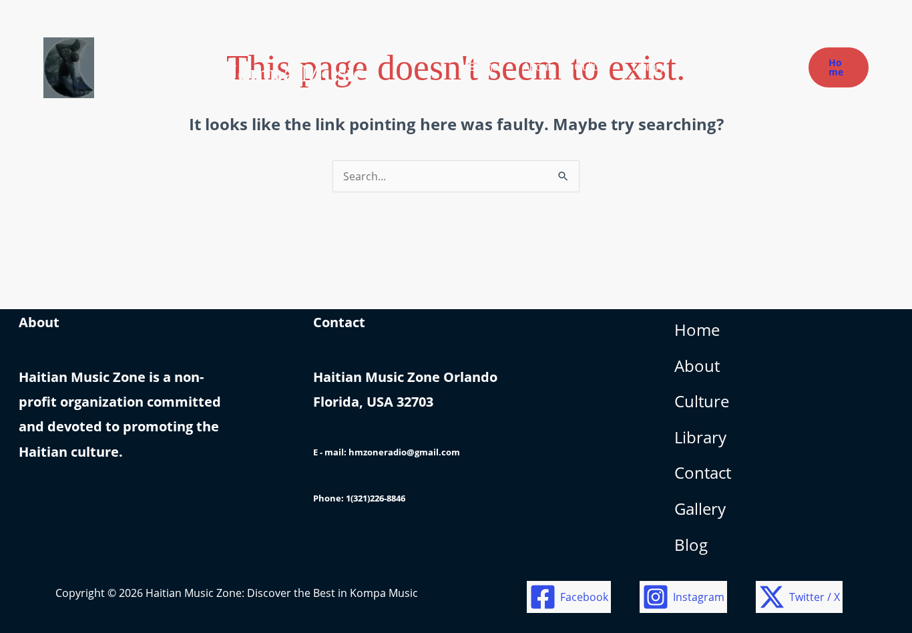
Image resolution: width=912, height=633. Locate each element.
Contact (702, 472)
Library (700, 437)
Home (697, 330)
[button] (839, 67)
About (697, 366)
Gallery (700, 508)
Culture (701, 401)
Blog (691, 545)
